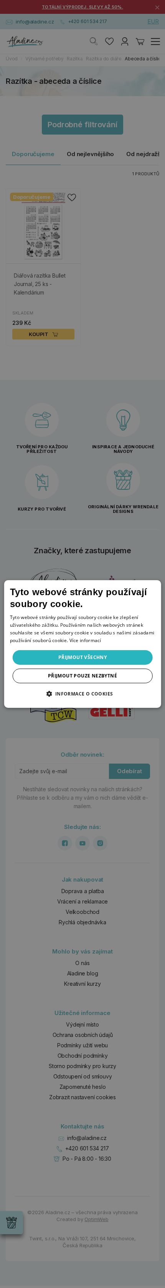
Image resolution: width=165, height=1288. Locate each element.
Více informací (85, 640)
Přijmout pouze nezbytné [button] (82, 675)
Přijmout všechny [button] (82, 657)
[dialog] (82, 644)
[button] (82, 693)
